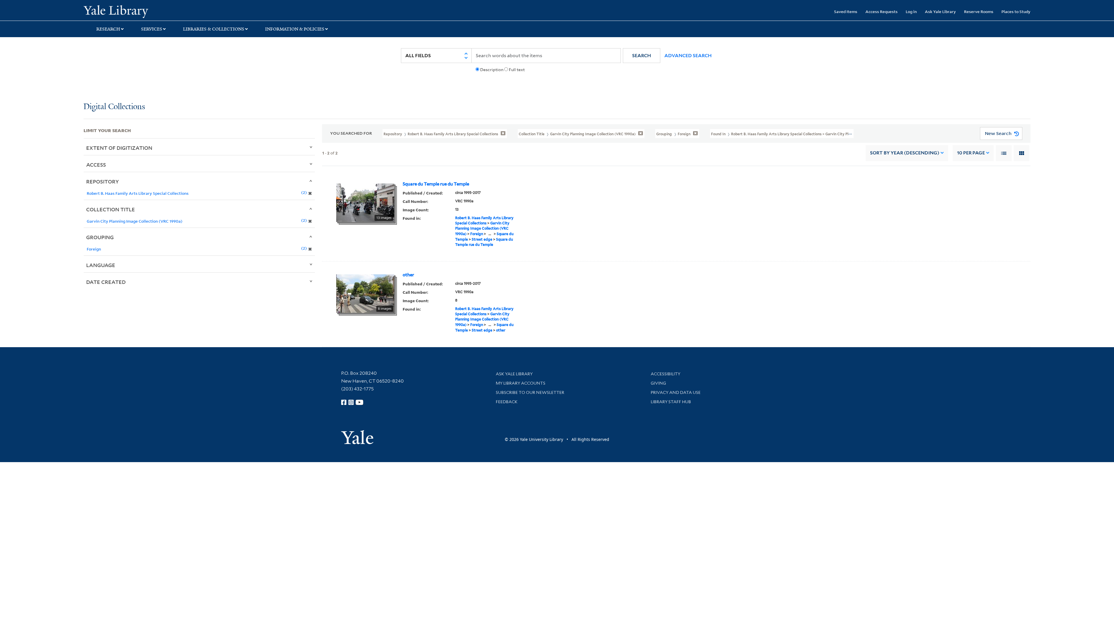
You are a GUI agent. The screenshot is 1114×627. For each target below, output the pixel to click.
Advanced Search (688, 55)
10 (971, 153)
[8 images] (365, 293)
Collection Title (110, 209)
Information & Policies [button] (294, 29)
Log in (911, 11)
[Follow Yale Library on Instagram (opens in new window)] (351, 402)
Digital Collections (114, 106)
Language (100, 265)
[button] (641, 55)
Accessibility (665, 374)
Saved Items (845, 11)
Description (491, 69)
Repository (102, 181)
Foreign (476, 234)
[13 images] (365, 202)
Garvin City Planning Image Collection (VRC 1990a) (482, 228)
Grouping (100, 237)
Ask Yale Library (940, 11)
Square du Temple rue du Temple (436, 184)
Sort (904, 153)
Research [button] (108, 29)
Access (96, 164)
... (490, 234)
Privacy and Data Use (676, 392)
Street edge (482, 239)
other (408, 275)
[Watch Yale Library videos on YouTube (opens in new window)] (359, 402)
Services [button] (151, 29)
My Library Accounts (520, 383)
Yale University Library (155, 11)
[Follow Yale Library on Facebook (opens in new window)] (343, 402)
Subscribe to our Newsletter (530, 392)
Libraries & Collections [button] (213, 29)
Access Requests (881, 11)
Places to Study (1015, 11)
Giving (658, 383)
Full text (517, 69)
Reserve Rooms (978, 11)
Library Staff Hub (671, 401)
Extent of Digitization (119, 147)
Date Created (106, 281)
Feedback (507, 401)
